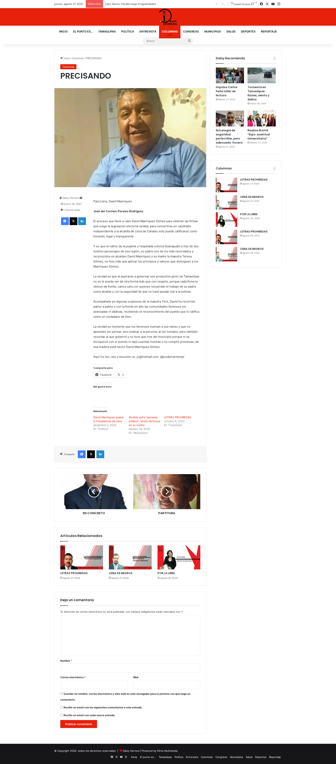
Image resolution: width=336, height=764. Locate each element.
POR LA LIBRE (166, 573)
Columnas (170, 31)
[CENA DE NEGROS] (130, 557)
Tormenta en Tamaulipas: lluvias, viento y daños (258, 93)
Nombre (66, 660)
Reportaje (269, 31)
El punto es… (83, 31)
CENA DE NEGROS (120, 573)
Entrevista (147, 31)
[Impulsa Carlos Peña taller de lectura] (230, 75)
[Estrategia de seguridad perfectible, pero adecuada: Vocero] (230, 118)
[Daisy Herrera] (168, 16)
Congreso (191, 31)
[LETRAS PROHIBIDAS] (81, 557)
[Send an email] (81, 197)
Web (135, 677)
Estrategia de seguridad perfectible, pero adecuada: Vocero (229, 136)
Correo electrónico (73, 677)
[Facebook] (65, 221)
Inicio (63, 31)
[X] (73, 221)
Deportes (248, 31)
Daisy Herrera (70, 197)
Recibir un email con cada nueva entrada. (89, 715)
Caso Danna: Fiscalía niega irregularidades (130, 3)
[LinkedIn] (82, 221)
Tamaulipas (107, 31)
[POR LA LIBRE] (179, 557)
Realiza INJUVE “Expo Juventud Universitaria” (259, 134)
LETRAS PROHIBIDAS (177, 417)
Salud (230, 31)
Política (127, 31)
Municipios (212, 31)
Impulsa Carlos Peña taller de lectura (226, 91)
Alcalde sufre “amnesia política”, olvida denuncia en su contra (144, 421)
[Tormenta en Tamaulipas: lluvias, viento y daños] (262, 75)
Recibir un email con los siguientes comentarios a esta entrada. (103, 707)
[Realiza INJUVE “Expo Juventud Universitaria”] (262, 118)
